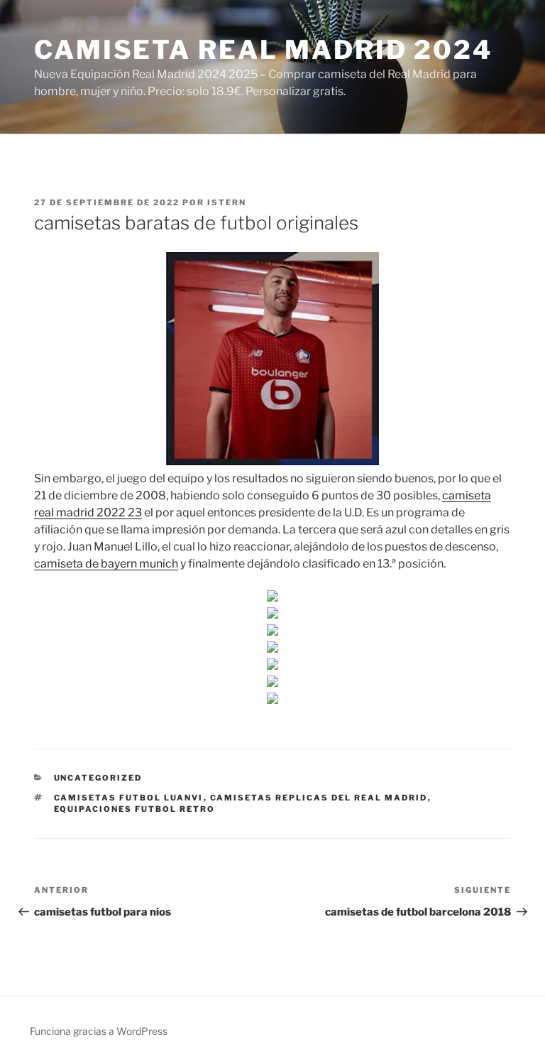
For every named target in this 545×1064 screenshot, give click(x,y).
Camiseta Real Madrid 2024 (263, 49)
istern (226, 202)
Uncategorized (98, 778)
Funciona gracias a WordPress (98, 1031)
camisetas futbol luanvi (129, 798)
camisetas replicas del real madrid (319, 798)
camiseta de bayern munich (106, 563)
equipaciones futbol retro (135, 809)
